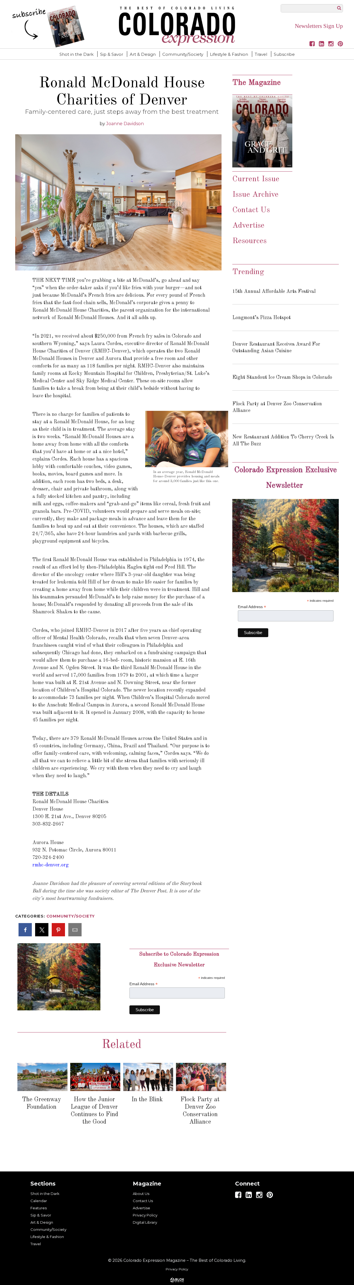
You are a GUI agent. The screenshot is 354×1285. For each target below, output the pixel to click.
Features (38, 1208)
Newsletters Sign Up (319, 26)
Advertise (248, 226)
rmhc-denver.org (50, 865)
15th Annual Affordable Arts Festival (274, 291)
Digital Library (145, 1222)
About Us (141, 1193)
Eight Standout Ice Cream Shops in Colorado (282, 377)
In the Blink (147, 1100)
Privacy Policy (145, 1215)
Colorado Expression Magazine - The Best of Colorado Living (177, 26)
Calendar (38, 1201)
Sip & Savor (111, 54)
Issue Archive (256, 195)
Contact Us (251, 210)
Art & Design (143, 54)
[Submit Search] (339, 7)
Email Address (143, 984)
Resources (249, 241)
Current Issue (255, 179)
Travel (261, 54)
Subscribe (284, 54)
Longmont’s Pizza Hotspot (261, 317)
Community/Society (182, 54)
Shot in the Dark (76, 54)
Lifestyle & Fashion (229, 54)
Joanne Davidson (125, 123)
